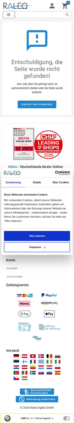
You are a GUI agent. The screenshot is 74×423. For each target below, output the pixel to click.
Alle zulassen (37, 235)
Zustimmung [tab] (13, 182)
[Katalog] (9, 14)
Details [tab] (37, 182)
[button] (52, 6)
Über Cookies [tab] (60, 182)
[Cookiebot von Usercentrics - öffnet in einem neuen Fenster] (55, 173)
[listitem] (37, 268)
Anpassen (35, 247)
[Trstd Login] (69, 418)
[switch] (67, 418)
